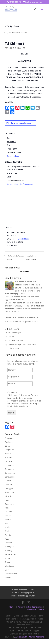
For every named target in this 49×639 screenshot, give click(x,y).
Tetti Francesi (10, 554)
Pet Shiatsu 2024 (12, 348)
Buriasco (8, 457)
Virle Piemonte (11, 574)
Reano (7, 523)
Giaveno (8, 484)
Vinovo (7, 570)
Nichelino (9, 496)
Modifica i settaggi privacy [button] (23, 593)
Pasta (7, 508)
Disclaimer (31, 610)
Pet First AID (10, 336)
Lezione (15, 156)
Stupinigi (8, 550)
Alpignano (9, 438)
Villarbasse (9, 566)
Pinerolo (8, 511)
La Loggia (9, 488)
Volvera (8, 577)
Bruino (8, 453)
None (7, 500)
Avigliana (9, 442)
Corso (9, 156)
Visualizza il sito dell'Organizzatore (20, 184)
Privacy (20, 607)
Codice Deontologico (34, 607)
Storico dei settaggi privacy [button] (23, 596)
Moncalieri (9, 492)
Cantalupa (9, 465)
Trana (7, 562)
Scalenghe (9, 546)
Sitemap (12, 607)
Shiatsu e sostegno (13, 333)
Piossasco (9, 519)
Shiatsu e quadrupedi (14, 340)
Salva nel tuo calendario (21, 123)
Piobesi (8, 515)
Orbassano (9, 504)
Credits (41, 610)
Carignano (9, 469)
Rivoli (7, 531)
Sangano (8, 542)
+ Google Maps (22, 239)
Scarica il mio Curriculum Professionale (21, 318)
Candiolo (8, 461)
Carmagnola (10, 473)
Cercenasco (10, 477)
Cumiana (8, 481)
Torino (7, 558)
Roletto (8, 535)
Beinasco (8, 446)
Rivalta (8, 527)
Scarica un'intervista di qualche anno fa (21, 321)
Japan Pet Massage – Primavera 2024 (20, 344)
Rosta (7, 539)
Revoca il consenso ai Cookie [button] (23, 590)
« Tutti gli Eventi (12, 26)
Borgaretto (9, 449)
